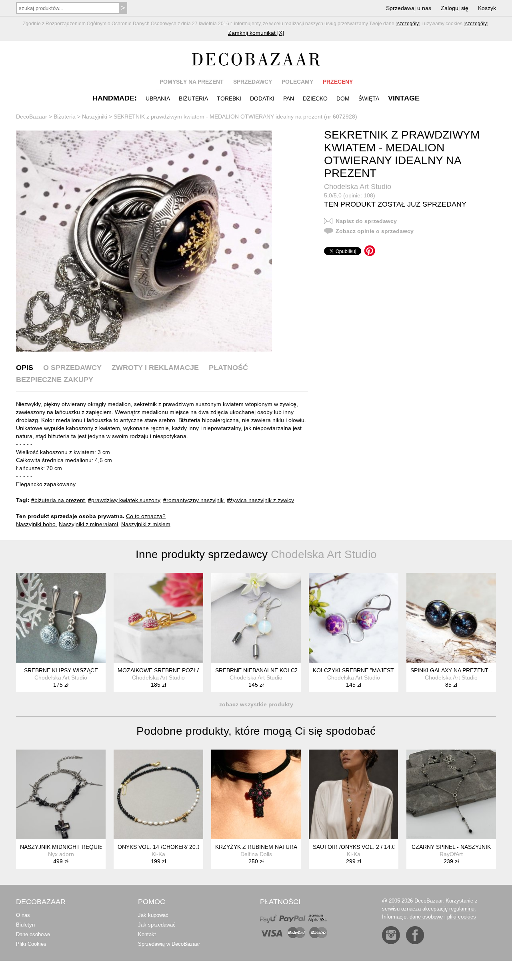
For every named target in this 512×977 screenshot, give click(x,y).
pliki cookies (461, 917)
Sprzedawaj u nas (408, 8)
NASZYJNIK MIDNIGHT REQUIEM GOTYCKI (77, 847)
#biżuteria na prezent (58, 500)
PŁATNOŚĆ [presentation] (228, 368)
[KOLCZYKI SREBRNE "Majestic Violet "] (353, 618)
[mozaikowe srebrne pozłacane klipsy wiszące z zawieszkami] (158, 618)
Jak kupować (153, 915)
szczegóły (408, 23)
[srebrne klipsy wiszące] (61, 618)
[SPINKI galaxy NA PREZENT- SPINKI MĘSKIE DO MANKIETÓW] (451, 618)
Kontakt (147, 934)
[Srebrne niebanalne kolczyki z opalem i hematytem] (256, 618)
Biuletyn (25, 925)
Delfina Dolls (256, 854)
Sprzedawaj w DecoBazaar (169, 944)
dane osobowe (426, 917)
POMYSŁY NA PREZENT (192, 81)
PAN (288, 98)
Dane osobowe (33, 934)
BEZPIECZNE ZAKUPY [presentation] (54, 380)
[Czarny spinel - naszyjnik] (451, 794)
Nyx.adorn (61, 854)
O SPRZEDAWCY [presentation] (72, 368)
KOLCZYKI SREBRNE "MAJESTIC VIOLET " (369, 670)
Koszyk (487, 8)
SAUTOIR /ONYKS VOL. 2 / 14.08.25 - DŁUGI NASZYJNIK (387, 847)
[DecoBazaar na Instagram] (391, 935)
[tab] (24, 368)
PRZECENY (338, 81)
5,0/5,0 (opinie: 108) (349, 195)
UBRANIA (158, 98)
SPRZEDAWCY (252, 81)
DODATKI (262, 98)
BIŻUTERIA (193, 98)
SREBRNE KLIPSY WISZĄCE (61, 670)
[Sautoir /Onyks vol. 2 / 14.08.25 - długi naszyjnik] (353, 794)
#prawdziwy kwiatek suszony (124, 500)
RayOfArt (451, 854)
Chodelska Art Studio (357, 187)
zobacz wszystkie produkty (256, 704)
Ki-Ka (158, 854)
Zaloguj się (454, 8)
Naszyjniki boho (36, 524)
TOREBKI (229, 98)
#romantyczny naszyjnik (193, 500)
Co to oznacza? (146, 516)
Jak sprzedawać (157, 925)
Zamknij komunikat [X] (256, 33)
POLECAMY (297, 81)
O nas (23, 915)
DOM (343, 98)
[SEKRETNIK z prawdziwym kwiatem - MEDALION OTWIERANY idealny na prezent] (144, 241)
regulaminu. (462, 909)
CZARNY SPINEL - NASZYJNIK (451, 847)
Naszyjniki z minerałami (88, 524)
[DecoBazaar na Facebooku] (415, 935)
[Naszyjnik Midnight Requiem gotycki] (61, 794)
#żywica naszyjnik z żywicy (260, 500)
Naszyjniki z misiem (145, 524)
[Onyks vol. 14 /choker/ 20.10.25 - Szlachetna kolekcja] (158, 794)
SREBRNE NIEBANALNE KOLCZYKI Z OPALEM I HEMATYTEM (295, 670)
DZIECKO (315, 98)
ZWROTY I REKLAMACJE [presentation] (155, 368)
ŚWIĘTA (368, 98)
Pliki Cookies (31, 944)
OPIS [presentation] (24, 368)
